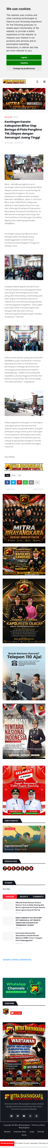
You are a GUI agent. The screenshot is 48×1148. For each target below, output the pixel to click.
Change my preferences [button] (24, 68)
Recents (24, 897)
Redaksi (7, 1132)
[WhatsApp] (25, 482)
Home (24, 1135)
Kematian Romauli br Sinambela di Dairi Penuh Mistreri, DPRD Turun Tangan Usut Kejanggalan (29, 937)
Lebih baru (10, 489)
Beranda (8, 117)
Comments (38, 897)
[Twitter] (13, 482)
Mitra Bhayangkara (22, 1125)
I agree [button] (24, 57)
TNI (19, 475)
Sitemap (40, 1132)
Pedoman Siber (20, 1132)
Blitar (16, 117)
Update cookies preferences (17, 959)
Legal (32, 1132)
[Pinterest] (19, 482)
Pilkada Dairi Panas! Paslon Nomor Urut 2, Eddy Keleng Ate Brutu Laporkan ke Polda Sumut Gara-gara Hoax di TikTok (30, 906)
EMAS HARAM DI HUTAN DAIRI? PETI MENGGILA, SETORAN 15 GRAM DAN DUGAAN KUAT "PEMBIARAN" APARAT (29, 921)
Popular (10, 897)
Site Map (6, 889)
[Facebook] (7, 482)
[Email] (31, 482)
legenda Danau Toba (16, 845)
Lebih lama (37, 489)
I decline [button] (24, 63)
